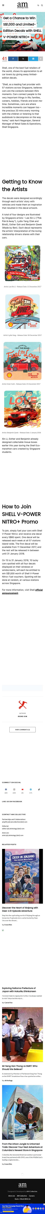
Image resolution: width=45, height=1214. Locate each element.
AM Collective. (32, 1191)
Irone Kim (22, 716)
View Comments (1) (22, 730)
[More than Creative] (22, 1208)
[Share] (13, 59)
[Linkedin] (33, 59)
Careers (32, 1196)
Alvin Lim (11, 1196)
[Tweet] (23, 59)
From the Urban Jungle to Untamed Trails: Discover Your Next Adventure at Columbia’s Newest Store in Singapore (22, 1147)
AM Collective (22, 1196)
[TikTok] (39, 790)
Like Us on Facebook (12, 801)
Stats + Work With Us (22, 1199)
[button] (3, 5)
